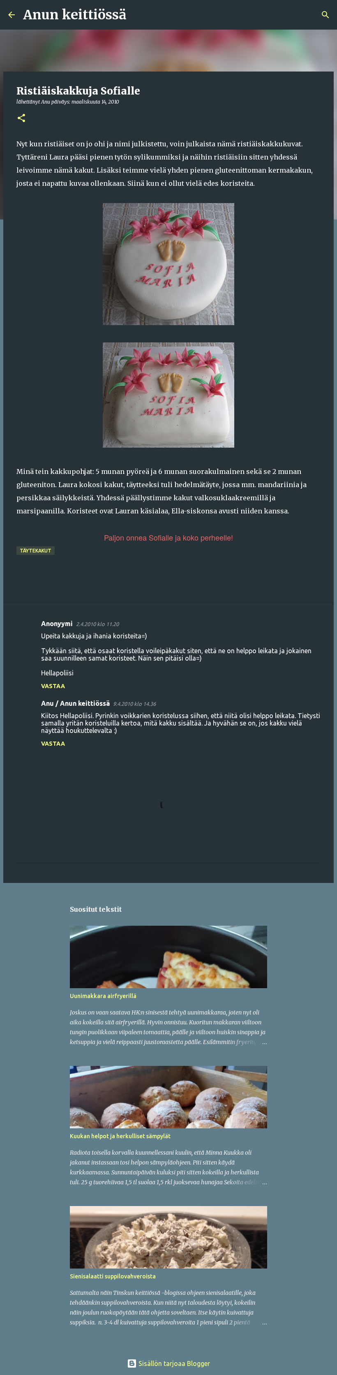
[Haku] (138, 15)
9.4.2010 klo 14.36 (134, 704)
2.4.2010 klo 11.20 (97, 624)
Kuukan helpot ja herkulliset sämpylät (120, 1136)
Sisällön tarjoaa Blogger (173, 1363)
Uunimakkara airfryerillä (103, 996)
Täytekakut (35, 550)
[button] (21, 118)
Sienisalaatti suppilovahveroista (113, 1276)
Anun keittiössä (75, 15)
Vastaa (53, 686)
